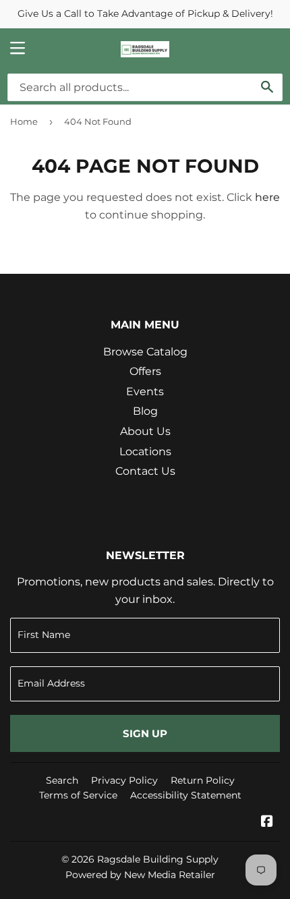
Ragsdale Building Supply (158, 859)
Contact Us (145, 471)
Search (62, 780)
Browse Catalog (145, 351)
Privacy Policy (124, 780)
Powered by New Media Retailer (140, 874)
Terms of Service (78, 795)
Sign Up (145, 733)
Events (145, 391)
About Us (145, 431)
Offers (145, 371)
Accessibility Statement (185, 795)
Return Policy (203, 780)
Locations (145, 451)
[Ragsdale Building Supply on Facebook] (267, 822)
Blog (145, 411)
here (267, 197)
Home (24, 121)
